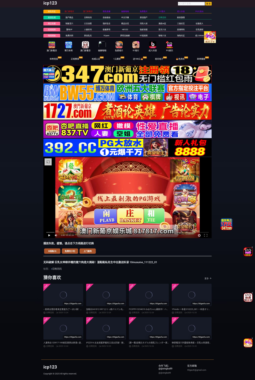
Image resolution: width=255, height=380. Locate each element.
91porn (106, 35)
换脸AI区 (162, 23)
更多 (207, 278)
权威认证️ (96, 59)
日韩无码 (162, 17)
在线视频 (52, 29)
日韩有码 (88, 17)
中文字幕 (125, 17)
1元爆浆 (117, 59)
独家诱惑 (144, 29)
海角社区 (181, 35)
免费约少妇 (70, 251)
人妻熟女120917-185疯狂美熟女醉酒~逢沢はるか (66, 342)
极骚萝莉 (106, 29)
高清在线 (52, 17)
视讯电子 (159, 59)
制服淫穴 (69, 23)
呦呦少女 (162, 35)
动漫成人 (199, 23)
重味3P (69, 29)
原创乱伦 (88, 35)
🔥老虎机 (180, 59)
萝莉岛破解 (125, 35)
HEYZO (125, 29)
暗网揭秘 (52, 35)
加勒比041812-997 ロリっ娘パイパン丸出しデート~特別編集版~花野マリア (121, 309)
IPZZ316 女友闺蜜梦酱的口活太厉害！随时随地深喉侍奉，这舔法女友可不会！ (122, 342)
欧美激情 (181, 17)
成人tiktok (199, 35)
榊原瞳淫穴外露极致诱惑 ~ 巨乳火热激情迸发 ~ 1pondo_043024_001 (203, 342)
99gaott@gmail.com (196, 370)
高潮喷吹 (181, 29)
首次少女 (162, 29)
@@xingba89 (164, 373)
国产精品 (69, 17)
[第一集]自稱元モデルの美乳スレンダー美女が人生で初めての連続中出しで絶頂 (165, 342)
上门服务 (88, 251)
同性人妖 (144, 23)
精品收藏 (52, 23)
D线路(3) (52, 251)
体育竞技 (54, 59)
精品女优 (125, 23)
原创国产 (144, 17)
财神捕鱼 (201, 59)
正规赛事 (75, 59)
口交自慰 (88, 23)
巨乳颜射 (199, 29)
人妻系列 (88, 29)
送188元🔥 (138, 59)
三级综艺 (181, 23)
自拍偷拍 (106, 17)
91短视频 (144, 35)
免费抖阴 (69, 35)
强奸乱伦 (106, 23)
